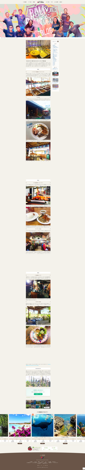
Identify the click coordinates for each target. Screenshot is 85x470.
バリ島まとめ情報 (28, 397)
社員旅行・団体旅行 (55, 56)
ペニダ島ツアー (41, 462)
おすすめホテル (54, 51)
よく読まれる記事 (54, 59)
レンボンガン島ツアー (35, 462)
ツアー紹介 (35, 461)
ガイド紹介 (42, 461)
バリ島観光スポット (55, 50)
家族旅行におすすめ (55, 54)
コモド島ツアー (39, 463)
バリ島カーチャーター (45, 463)
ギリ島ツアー (45, 462)
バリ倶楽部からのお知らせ (55, 47)
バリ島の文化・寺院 (55, 49)
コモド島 (54, 63)
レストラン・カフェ (32, 397)
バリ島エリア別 (54, 60)
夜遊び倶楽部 (54, 58)
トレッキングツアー (55, 462)
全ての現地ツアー (29, 462)
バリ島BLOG (4, 37)
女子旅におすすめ (54, 55)
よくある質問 (49, 461)
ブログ (53, 65)
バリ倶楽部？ (31, 461)
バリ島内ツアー (50, 462)
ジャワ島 (53, 64)
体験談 (39, 461)
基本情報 (54, 45)
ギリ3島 (53, 62)
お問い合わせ (54, 461)
